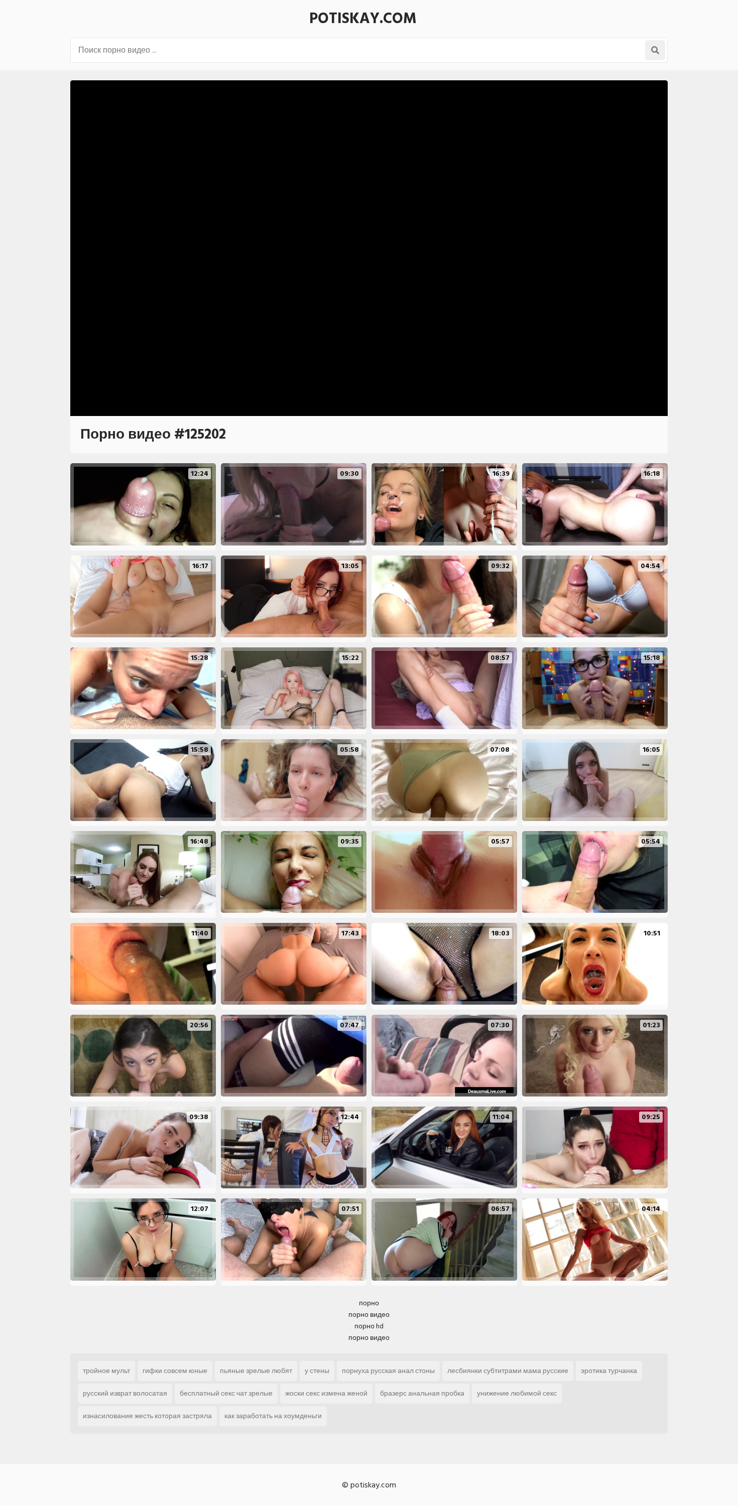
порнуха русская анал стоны (388, 1371)
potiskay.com (363, 19)
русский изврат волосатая (125, 1393)
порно (369, 1303)
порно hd (369, 1326)
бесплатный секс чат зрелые (226, 1393)
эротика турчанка (609, 1371)
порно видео (369, 1314)
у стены (317, 1371)
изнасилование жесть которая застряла (147, 1416)
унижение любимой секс (517, 1393)
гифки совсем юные (175, 1371)
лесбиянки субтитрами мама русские (507, 1371)
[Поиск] (655, 50)
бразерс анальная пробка (422, 1393)
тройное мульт (106, 1371)
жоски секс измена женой (326, 1393)
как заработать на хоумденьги (273, 1416)
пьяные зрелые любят (256, 1371)
